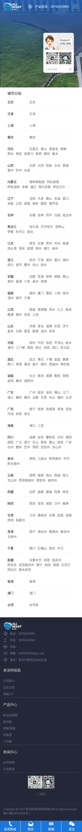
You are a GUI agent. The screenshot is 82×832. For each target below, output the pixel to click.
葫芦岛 (53, 203)
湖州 (66, 260)
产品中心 (10, 705)
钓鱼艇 (7, 734)
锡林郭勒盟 (37, 182)
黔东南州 (13, 463)
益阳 (10, 381)
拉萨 (32, 492)
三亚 (41, 425)
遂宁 (27, 442)
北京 (32, 102)
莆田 (49, 293)
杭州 (32, 260)
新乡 (69, 343)
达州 (10, 447)
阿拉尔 (12, 569)
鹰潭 (10, 314)
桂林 (41, 409)
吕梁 (27, 170)
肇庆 (19, 397)
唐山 (44, 149)
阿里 (57, 492)
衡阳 (57, 376)
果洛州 (65, 531)
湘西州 (28, 381)
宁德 (27, 298)
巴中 (27, 447)
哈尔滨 (33, 226)
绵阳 (10, 442)
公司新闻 (9, 762)
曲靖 (41, 475)
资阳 (35, 447)
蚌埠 (49, 276)
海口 (32, 425)
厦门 (41, 293)
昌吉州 (56, 560)
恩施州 (53, 364)
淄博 (49, 326)
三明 (57, 293)
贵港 (60, 409)
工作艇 (7, 741)
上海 (32, 125)
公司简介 (9, 680)
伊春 (10, 231)
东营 (57, 326)
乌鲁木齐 (35, 560)
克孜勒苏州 (26, 565)
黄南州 (53, 531)
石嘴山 (42, 548)
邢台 (10, 153)
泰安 (10, 331)
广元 (19, 442)
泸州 (60, 437)
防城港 (50, 409)
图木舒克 (25, 569)
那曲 (49, 492)
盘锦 (27, 203)
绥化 (30, 231)
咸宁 (35, 364)
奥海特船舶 (12, 670)
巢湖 (19, 281)
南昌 (32, 309)
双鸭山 (59, 226)
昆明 (32, 475)
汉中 (57, 503)
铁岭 (35, 203)
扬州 (38, 248)
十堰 (49, 359)
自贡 (41, 437)
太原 (32, 165)
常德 (66, 376)
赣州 (19, 314)
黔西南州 (55, 458)
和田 (48, 565)
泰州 (55, 248)
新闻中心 (10, 752)
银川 (32, 548)
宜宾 (60, 442)
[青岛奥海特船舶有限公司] (13, 6)
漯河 (10, 347)
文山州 (12, 480)
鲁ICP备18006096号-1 (16, 813)
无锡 (41, 243)
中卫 (60, 548)
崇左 (27, 414)
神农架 (65, 364)
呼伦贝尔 (59, 187)
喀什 (39, 565)
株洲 (41, 376)
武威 (60, 515)
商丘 (38, 347)
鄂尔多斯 (44, 187)
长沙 (32, 376)
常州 (49, 243)
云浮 (69, 397)
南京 (32, 243)
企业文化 (9, 687)
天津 (32, 114)
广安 (69, 442)
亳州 (35, 281)
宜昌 (57, 359)
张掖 (69, 515)
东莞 (44, 397)
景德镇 (42, 309)
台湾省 (33, 605)
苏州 (57, 243)
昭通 (57, 475)
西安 (32, 503)
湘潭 (49, 376)
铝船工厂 (9, 694)
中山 (52, 397)
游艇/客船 (9, 728)
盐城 (30, 248)
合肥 (32, 276)
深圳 (49, 392)
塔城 (56, 565)
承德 (38, 153)
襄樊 (66, 359)
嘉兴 (57, 260)
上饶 (35, 314)
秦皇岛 (53, 149)
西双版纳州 (26, 480)
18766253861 (26, 633)
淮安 (22, 248)
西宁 (32, 531)
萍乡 (52, 309)
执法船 (7, 721)
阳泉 (49, 165)
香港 (32, 581)
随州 (44, 364)
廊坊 (47, 153)
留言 (72, 829)
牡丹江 (20, 231)
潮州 (60, 397)
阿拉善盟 (53, 182)
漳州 (10, 298)
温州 (49, 260)
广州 (32, 392)
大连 (41, 198)
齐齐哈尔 (47, 226)
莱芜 (27, 331)
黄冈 (27, 364)
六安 (27, 281)
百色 (69, 409)
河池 (10, 414)
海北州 (42, 531)
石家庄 (33, 149)
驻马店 (65, 347)
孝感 (19, 364)
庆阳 (10, 520)
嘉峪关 (42, 515)
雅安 (19, 447)
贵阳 (32, 458)
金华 (19, 264)
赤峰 (25, 187)
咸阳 (49, 503)
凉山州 (56, 447)
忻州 (19, 170)
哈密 (47, 560)
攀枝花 (50, 437)
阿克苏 (12, 565)
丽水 (44, 264)
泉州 (66, 293)
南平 (19, 298)
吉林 (41, 215)
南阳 (30, 347)
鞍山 (49, 198)
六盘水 (42, 458)
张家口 (28, 153)
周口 (55, 347)
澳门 (32, 593)
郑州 (32, 343)
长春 (32, 215)
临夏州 (20, 520)
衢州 (27, 264)
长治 (57, 165)
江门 (66, 392)
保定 (19, 153)
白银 (52, 515)
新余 (69, 309)
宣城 (44, 281)
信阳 (47, 347)
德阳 (69, 437)
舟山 (35, 264)
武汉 (32, 359)
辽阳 (19, 203)
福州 (32, 293)
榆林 (66, 503)
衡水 (55, 153)
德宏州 (40, 480)
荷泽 (52, 331)
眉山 (52, 442)
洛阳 (49, 343)
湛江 (10, 397)
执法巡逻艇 (10, 715)
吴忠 (52, 548)
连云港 (12, 248)
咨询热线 (10, 829)
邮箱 (51, 829)
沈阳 (32, 198)
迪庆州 (52, 480)
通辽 (33, 187)
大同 (41, 165)
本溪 (57, 198)
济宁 (66, 326)
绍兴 (10, 264)
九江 (60, 309)
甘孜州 (45, 447)
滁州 (10, 281)
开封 (41, 343)
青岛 (41, 326)
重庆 (32, 137)
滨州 (44, 331)
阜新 (10, 203)
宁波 (41, 260)
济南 (32, 326)
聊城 (35, 331)
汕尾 (35, 397)
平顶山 (58, 343)
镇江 (47, 248)
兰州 (32, 515)
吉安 (27, 314)
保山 (49, 475)
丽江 (66, 475)
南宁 (32, 409)
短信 (31, 829)
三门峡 (20, 347)
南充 (44, 442)
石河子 (65, 565)
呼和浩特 (13, 187)
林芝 (66, 492)
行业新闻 (9, 769)
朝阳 (44, 203)
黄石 (41, 359)
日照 (19, 331)
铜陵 (57, 276)
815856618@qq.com (31, 653)
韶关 (41, 392)
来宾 (19, 414)
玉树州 (12, 536)
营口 (66, 198)
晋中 (10, 170)
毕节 (66, 458)
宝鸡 (41, 503)
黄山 (66, 276)
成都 (32, 437)
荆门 (10, 364)
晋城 (66, 165)
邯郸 (63, 149)
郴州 (19, 381)
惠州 (27, 397)
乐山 (35, 442)
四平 (49, 215)
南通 (66, 243)
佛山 (57, 392)
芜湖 (41, 276)
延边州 (67, 215)
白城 (57, 215)
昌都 (41, 492)
